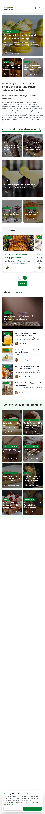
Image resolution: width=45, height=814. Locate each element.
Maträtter (8, 237)
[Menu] (30, 8)
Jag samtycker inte (12, 808)
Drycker (5, 62)
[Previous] (20, 278)
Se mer (22, 284)
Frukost (27, 62)
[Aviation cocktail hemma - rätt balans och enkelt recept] (22, 313)
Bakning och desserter (11, 31)
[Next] (25, 278)
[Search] (35, 8)
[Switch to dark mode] (40, 8)
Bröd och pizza (8, 142)
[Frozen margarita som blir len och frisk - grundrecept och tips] (22, 178)
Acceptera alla (32, 808)
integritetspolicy (8, 804)
